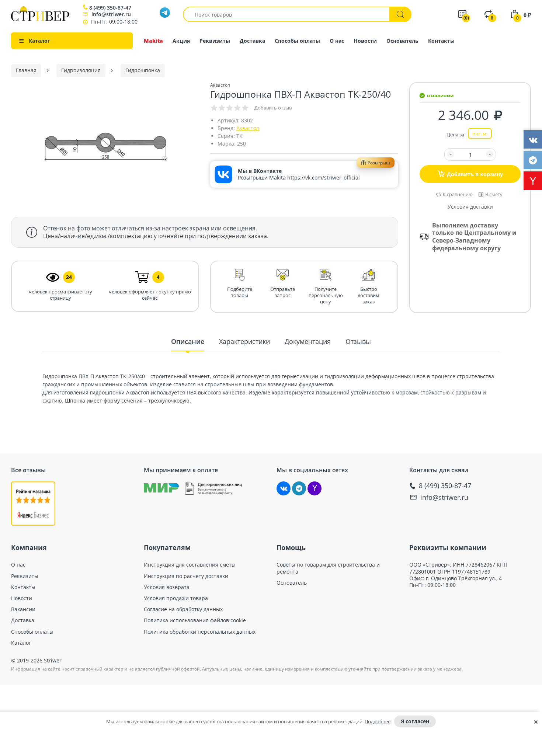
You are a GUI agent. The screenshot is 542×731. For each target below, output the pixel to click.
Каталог (21, 643)
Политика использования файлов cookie (195, 620)
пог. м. (479, 133)
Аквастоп (248, 128)
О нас (337, 40)
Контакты (441, 40)
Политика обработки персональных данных (200, 632)
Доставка (252, 40)
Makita (153, 40)
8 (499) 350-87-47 (110, 7)
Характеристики (244, 341)
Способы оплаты (297, 40)
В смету (494, 194)
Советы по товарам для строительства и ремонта (328, 568)
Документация (308, 341)
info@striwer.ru (111, 14)
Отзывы (358, 341)
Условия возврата (167, 587)
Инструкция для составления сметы (190, 564)
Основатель (402, 40)
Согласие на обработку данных (183, 609)
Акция (181, 40)
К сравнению (458, 194)
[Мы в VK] (284, 488)
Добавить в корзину (475, 174)
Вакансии (23, 609)
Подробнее (377, 721)
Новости (365, 40)
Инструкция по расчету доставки (186, 576)
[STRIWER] (40, 18)
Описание (187, 341)
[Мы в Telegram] (299, 488)
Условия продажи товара (176, 598)
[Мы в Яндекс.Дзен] (315, 488)
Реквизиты (214, 40)
